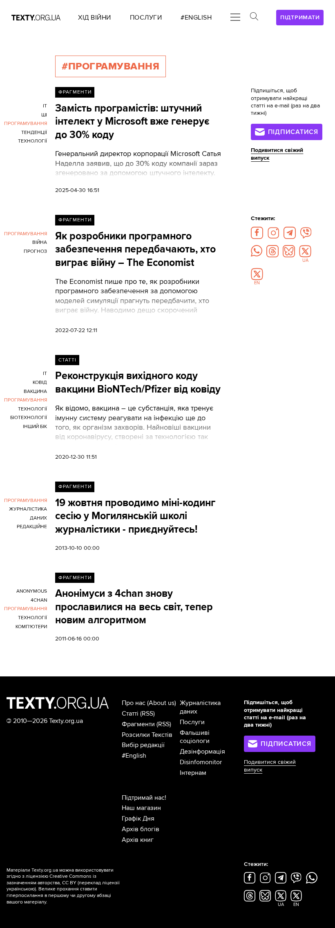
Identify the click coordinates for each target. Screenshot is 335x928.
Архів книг (138, 840)
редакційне (32, 527)
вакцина (35, 391)
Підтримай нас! (144, 798)
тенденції (34, 132)
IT (45, 106)
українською (21, 889)
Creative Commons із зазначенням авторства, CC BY (51, 879)
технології (32, 141)
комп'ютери (31, 627)
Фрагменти (75, 92)
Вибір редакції (143, 745)
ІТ (45, 373)
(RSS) (147, 713)
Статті (67, 360)
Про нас (133, 703)
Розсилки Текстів (147, 735)
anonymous (31, 591)
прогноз (35, 251)
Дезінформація (202, 751)
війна (39, 242)
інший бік (35, 427)
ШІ (44, 115)
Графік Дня (138, 818)
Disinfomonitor (201, 762)
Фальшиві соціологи (195, 737)
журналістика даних (28, 513)
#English (134, 756)
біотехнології (28, 418)
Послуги (192, 722)
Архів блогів (140, 829)
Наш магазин (141, 808)
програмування (25, 123)
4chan (39, 600)
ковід (40, 382)
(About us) (161, 703)
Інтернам (193, 773)
